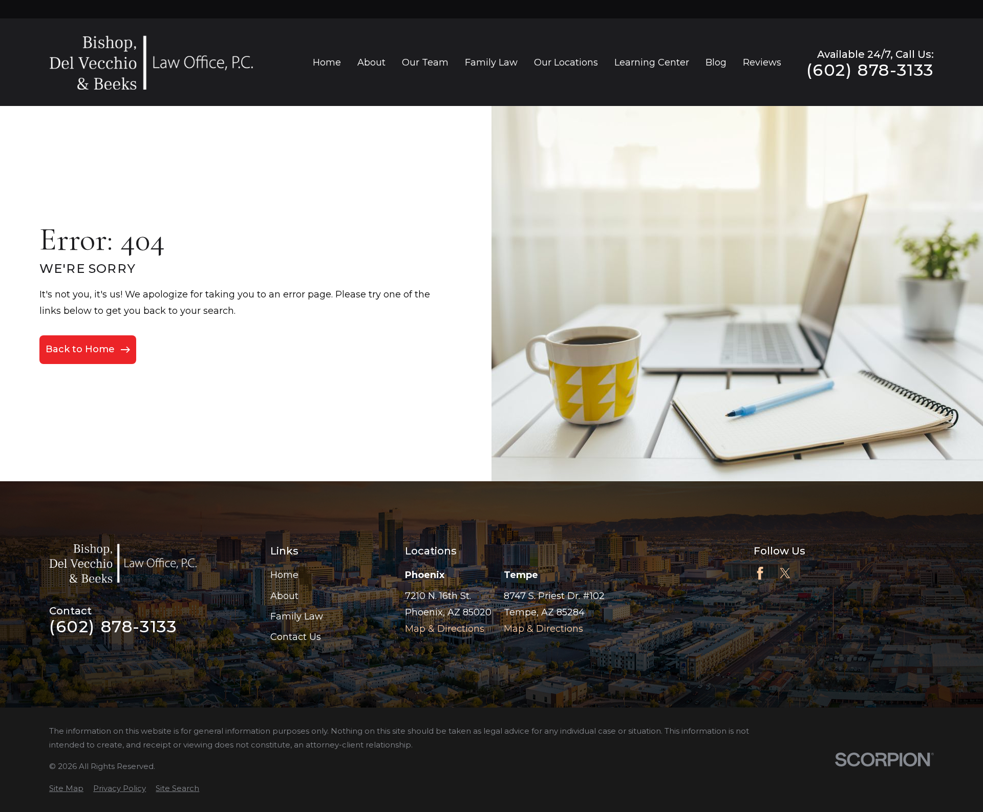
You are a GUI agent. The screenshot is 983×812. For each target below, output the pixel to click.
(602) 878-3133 (870, 70)
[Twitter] (785, 573)
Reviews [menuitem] (762, 62)
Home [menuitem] (327, 62)
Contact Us (295, 637)
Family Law (296, 616)
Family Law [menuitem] (491, 62)
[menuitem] (66, 788)
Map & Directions (444, 628)
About (284, 596)
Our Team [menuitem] (425, 62)
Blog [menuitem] (716, 62)
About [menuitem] (371, 62)
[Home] (151, 62)
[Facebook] (760, 573)
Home (284, 575)
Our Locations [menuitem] (566, 62)
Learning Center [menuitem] (651, 62)
